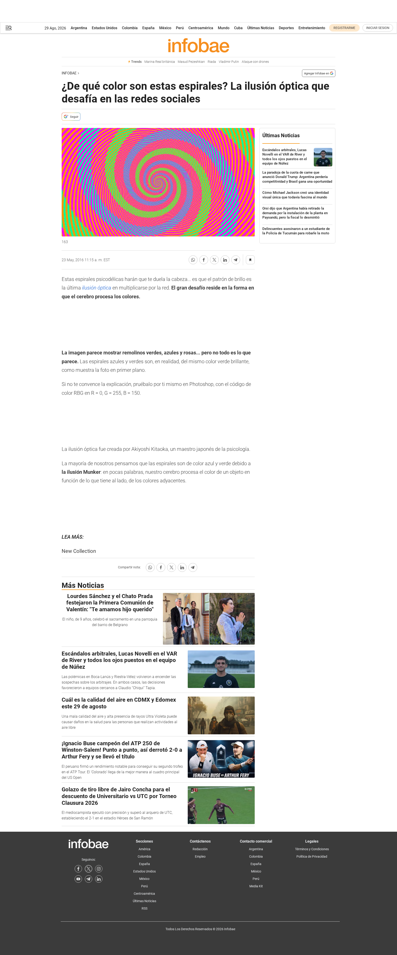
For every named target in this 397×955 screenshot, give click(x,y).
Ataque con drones (255, 62)
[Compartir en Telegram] (235, 259)
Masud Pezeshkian (191, 62)
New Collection (79, 551)
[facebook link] (78, 868)
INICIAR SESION (377, 28)
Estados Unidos (104, 28)
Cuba (238, 28)
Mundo (223, 28)
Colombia (130, 28)
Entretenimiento (312, 28)
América (144, 849)
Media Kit (256, 886)
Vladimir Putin (229, 62)
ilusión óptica (96, 288)
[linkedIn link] (98, 879)
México (165, 28)
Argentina (79, 28)
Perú (180, 28)
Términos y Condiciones (312, 849)
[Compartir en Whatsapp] (193, 259)
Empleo (200, 856)
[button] (8, 28)
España (148, 28)
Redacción (200, 849)
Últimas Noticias (260, 28)
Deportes (286, 28)
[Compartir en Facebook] (203, 259)
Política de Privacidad (311, 856)
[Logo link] (198, 45)
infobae (69, 73)
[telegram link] (88, 879)
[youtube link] (78, 879)
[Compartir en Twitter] (214, 259)
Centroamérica (200, 28)
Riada (212, 62)
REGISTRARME (344, 28)
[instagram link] (98, 868)
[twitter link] (88, 868)
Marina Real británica (159, 62)
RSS (144, 908)
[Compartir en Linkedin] (225, 259)
